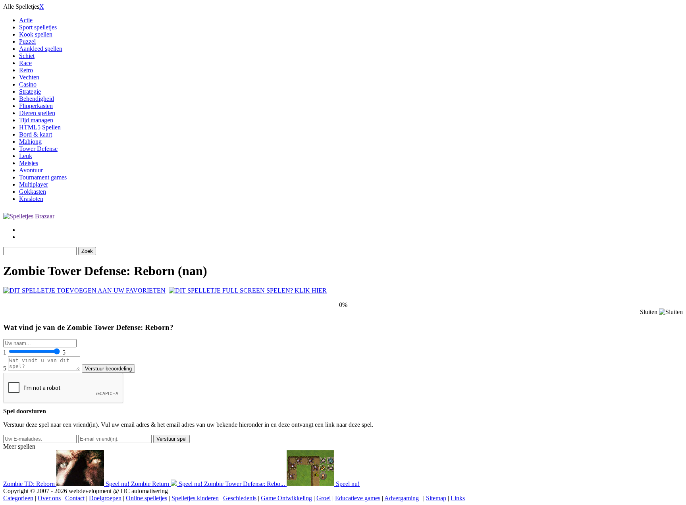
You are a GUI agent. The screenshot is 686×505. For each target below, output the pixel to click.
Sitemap (436, 498)
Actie (26, 20)
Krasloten (31, 198)
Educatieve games (357, 498)
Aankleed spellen (40, 48)
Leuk (25, 155)
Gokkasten (32, 191)
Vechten (29, 77)
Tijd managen (36, 120)
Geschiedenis (239, 498)
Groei (323, 498)
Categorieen (18, 498)
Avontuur (31, 170)
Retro (26, 70)
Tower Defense (38, 148)
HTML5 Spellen (40, 127)
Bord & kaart (35, 134)
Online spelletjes (146, 498)
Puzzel (27, 41)
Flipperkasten (36, 105)
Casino (28, 84)
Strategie (30, 91)
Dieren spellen (37, 113)
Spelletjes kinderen (195, 498)
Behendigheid (36, 98)
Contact (75, 498)
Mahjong (30, 141)
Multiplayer (33, 184)
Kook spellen (35, 34)
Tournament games (43, 177)
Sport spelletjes (38, 27)
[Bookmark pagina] (84, 290)
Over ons (49, 498)
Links (458, 498)
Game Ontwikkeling (286, 498)
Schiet (27, 55)
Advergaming (401, 498)
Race (25, 63)
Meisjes (28, 163)
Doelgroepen (105, 498)
